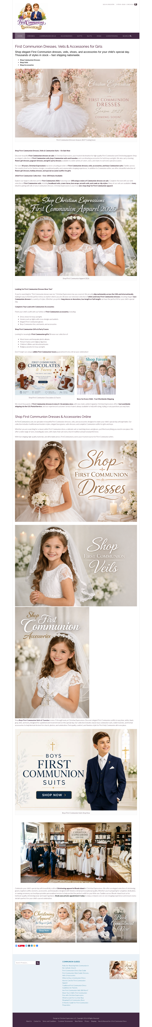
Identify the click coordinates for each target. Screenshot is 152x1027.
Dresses (31, 36)
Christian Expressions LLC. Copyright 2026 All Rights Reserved (79, 1018)
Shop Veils (24, 62)
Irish (99, 36)
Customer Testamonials (65, 1021)
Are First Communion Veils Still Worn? (75, 990)
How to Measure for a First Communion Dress (112, 1021)
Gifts (79, 36)
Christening (112, 36)
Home (20, 36)
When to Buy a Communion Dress (74, 978)
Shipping (93, 1021)
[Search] (38, 963)
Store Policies (79, 1021)
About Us (29, 1021)
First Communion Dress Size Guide (74, 970)
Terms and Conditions (49, 1021)
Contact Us (37, 1021)
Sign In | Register (108, 4)
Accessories (66, 36)
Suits (89, 36)
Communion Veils (48, 36)
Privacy (87, 1021)
